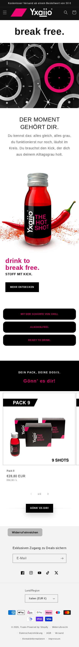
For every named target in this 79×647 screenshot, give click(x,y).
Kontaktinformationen (33, 639)
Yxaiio (23, 627)
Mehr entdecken (22, 287)
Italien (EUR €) (37, 598)
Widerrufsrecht (60, 627)
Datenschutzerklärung (31, 633)
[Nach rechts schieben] (48, 494)
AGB (48, 633)
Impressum (54, 639)
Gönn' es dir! (39, 508)
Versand (59, 633)
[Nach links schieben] (31, 494)
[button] (5, 12)
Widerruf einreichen (25, 532)
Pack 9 (11, 471)
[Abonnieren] (62, 558)
